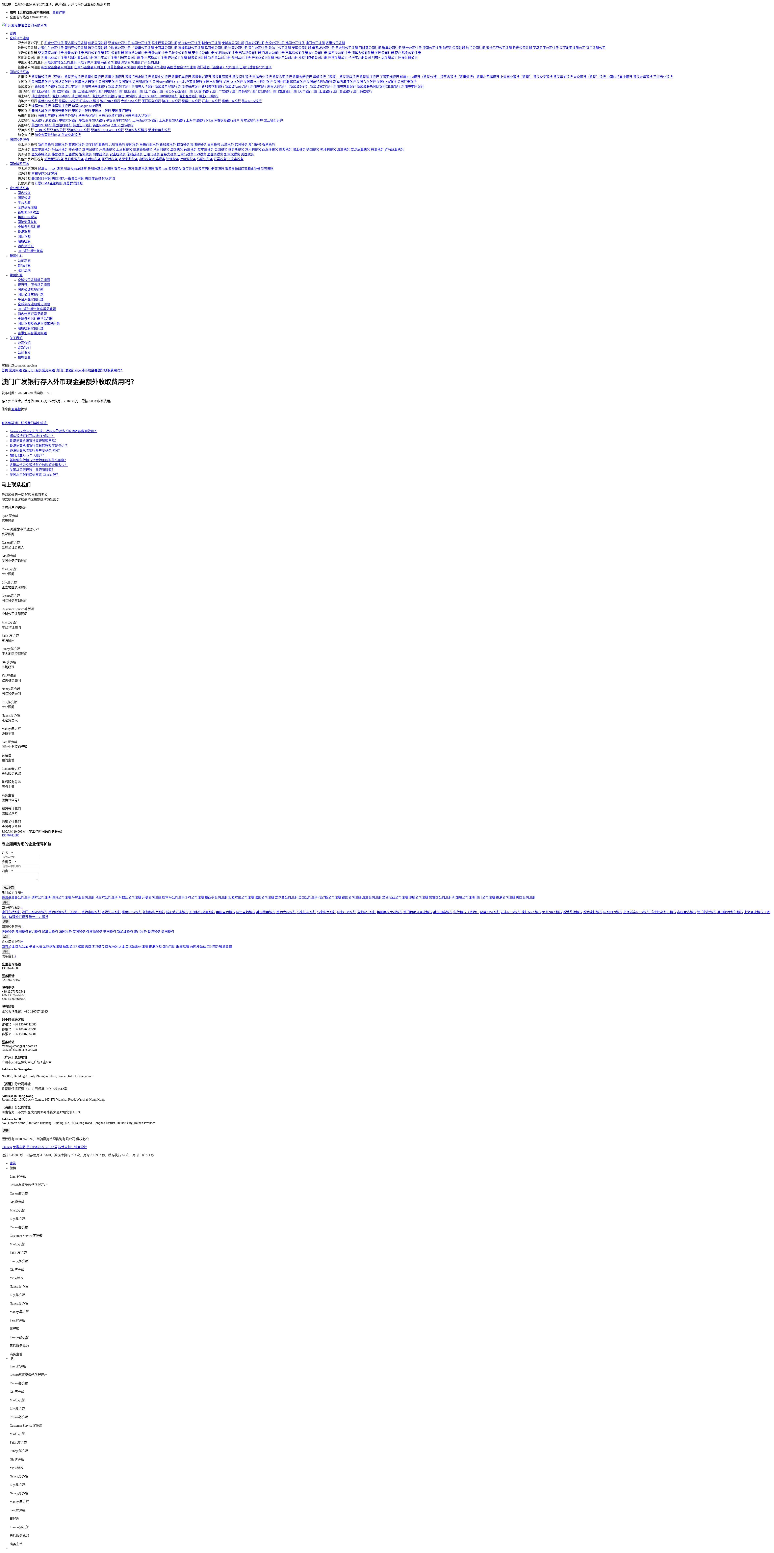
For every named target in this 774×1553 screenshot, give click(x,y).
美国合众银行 (366, 81)
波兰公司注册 (475, 48)
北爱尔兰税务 (41, 149)
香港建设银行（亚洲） (47, 77)
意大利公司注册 (346, 48)
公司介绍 (24, 343)
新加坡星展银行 (166, 86)
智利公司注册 (114, 52)
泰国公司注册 (141, 43)
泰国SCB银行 (101, 110)
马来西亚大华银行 (138, 115)
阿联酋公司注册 (129, 57)
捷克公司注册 (97, 48)
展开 (5, 902)
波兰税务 (343, 149)
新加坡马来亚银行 (94, 86)
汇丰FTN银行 (211, 101)
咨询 (13, 1163)
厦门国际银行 (151, 101)
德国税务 (312, 149)
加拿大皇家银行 (69, 135)
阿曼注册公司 (408, 57)
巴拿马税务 (185, 154)
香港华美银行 (563, 77)
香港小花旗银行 (488, 77)
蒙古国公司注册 (75, 43)
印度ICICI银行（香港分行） (420, 77)
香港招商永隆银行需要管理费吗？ (34, 441)
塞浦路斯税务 (142, 149)
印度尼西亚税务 (96, 144)
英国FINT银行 (41, 125)
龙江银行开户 (273, 120)
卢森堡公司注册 (142, 48)
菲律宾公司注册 (119, 43)
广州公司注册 (150, 62)
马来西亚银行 (88, 115)
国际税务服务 (19, 139)
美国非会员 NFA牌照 (100, 178)
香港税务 (268, 144)
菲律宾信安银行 (159, 130)
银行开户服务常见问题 (34, 285)
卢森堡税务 (107, 149)
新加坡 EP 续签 (28, 212)
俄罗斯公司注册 (323, 48)
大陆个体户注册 (88, 62)
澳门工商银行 (41, 91)
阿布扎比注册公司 (384, 57)
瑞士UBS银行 (127, 96)
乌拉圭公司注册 (180, 52)
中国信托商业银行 (619, 77)
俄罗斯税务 (236, 149)
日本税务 (213, 144)
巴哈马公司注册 (250, 52)
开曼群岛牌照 (73, 183)
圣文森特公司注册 (51, 52)
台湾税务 (227, 144)
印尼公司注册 (97, 43)
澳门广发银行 (221, 91)
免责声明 (19, 1147)
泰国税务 (132, 144)
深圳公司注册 (130, 62)
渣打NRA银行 (110, 101)
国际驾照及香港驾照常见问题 (39, 323)
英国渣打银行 (62, 125)
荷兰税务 (190, 149)
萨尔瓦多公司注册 (408, 52)
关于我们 (16, 338)
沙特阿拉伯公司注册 (312, 57)
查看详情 (58, 12)
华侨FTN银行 (231, 101)
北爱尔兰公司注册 (51, 48)
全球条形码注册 (29, 227)
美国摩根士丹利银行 (258, 81)
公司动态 (24, 260)
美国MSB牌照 (41, 178)
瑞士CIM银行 (61, 96)
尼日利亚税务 (74, 159)
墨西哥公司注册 (339, 52)
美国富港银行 (41, 81)
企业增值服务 (19, 188)
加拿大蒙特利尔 (46, 135)
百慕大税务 (168, 154)
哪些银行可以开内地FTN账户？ (32, 436)
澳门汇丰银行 (148, 91)
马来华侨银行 (67, 115)
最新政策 (24, 265)
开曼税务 (220, 159)
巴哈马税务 (152, 154)
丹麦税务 (377, 149)
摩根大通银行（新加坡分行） (288, 86)
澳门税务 (254, 144)
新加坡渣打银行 (119, 86)
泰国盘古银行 (81, 110)
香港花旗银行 (349, 77)
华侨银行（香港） (326, 77)
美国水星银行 (212, 81)
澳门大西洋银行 (200, 91)
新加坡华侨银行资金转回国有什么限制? (38, 460)
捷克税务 (75, 149)
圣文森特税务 (41, 154)
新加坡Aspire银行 (237, 86)
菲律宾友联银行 (136, 130)
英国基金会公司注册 (181, 67)
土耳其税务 (124, 149)
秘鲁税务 (58, 154)
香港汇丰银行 (181, 77)
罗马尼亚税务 (394, 149)
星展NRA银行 (69, 101)
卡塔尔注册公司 (359, 57)
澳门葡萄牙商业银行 (173, 91)
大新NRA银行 (131, 101)
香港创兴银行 (201, 77)
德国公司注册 (432, 48)
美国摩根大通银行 (85, 81)
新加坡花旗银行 (213, 86)
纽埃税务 (158, 159)
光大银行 (37, 120)
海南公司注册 (110, 62)
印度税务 (61, 144)
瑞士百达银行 (188, 96)
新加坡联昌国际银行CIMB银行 (379, 86)
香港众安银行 (542, 77)
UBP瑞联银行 (168, 96)
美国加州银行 (142, 81)
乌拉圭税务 (235, 159)
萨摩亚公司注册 (263, 57)
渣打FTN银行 (171, 101)
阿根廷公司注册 (136, 52)
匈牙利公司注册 (454, 48)
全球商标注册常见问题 (34, 304)
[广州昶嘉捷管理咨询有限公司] (24, 25)
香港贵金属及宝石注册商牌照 (203, 168)
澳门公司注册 (315, 43)
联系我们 (24, 347)
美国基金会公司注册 (151, 67)
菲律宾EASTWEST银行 (107, 130)
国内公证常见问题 (31, 289)
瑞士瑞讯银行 (81, 96)
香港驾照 (24, 231)
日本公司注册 (254, 43)
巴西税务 (71, 154)
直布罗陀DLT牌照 (44, 173)
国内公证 (24, 193)
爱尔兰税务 (206, 149)
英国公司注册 (301, 48)
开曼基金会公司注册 (121, 67)
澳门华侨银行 (242, 91)
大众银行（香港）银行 (589, 77)
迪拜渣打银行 (61, 106)
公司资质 (24, 352)
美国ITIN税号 (27, 217)
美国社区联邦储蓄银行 (290, 81)
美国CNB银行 (386, 81)
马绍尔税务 (205, 159)
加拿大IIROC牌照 (50, 168)
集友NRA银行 (252, 101)
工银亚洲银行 (389, 77)
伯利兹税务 (135, 154)
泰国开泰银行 (61, 110)
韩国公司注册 (295, 43)
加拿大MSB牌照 (75, 168)
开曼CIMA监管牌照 (48, 183)
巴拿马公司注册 (296, 52)
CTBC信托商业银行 (188, 81)
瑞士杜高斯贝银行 (104, 96)
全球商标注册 (27, 207)
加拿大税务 (232, 154)
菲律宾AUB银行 (78, 130)
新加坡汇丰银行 (69, 86)
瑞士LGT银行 (148, 96)
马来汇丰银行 (47, 115)
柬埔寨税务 (198, 144)
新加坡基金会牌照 (100, 168)
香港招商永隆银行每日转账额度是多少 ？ (39, 445)
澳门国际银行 (128, 91)
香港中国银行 (94, 77)
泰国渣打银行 (121, 110)
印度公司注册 (54, 43)
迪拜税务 (145, 159)
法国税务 (176, 149)
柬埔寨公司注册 (233, 43)
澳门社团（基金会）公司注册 (218, 67)
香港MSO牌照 (124, 168)
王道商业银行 (663, 77)
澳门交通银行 (262, 91)
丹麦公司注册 (522, 48)
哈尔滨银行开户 (251, 120)
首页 (13, 33)
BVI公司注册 (318, 52)
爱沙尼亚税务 (360, 149)
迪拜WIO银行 (41, 106)
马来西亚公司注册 (164, 43)
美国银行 (125, 81)
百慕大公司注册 (273, 52)
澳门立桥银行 (61, 91)
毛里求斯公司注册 (154, 57)
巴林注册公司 (337, 57)
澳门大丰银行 (302, 91)
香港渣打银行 (369, 77)
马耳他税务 (161, 149)
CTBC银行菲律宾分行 (50, 130)
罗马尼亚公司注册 (546, 48)
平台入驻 (24, 202)
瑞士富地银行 (41, 96)
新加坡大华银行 (142, 86)
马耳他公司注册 (216, 48)
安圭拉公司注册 (203, 52)
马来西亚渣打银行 (111, 115)
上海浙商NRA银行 (172, 120)
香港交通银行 (114, 77)
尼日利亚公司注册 (81, 57)
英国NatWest (101, 125)
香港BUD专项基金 (168, 168)
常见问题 (16, 275)
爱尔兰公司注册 (279, 48)
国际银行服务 (19, 72)
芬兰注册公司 (595, 48)
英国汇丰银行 (82, 125)
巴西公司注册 (94, 52)
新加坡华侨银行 (46, 86)
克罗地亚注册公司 (572, 48)
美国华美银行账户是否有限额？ (32, 470)
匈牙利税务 (328, 149)
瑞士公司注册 (412, 48)
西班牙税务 (270, 149)
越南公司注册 (211, 43)
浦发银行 (51, 120)
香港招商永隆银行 (138, 77)
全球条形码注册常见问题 (35, 318)
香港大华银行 (642, 77)
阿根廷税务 (101, 154)
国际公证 (24, 197)
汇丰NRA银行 (89, 101)
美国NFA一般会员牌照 (68, 178)
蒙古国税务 (77, 144)
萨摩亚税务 (188, 159)
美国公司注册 (384, 52)
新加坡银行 (258, 86)
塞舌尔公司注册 (105, 57)
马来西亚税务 (149, 144)
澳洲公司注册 (241, 57)
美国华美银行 (61, 81)
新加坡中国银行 (412, 86)
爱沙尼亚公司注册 (499, 48)
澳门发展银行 (282, 91)
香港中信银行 (161, 77)
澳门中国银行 (108, 91)
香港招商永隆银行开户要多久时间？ (35, 450)
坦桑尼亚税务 (54, 159)
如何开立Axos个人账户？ (28, 455)
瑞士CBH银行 (208, 96)
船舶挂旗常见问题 (31, 328)
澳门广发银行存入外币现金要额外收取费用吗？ (89, 370)
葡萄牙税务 (60, 149)
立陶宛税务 (90, 149)
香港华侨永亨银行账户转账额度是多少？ (39, 465)
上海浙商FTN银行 (145, 120)
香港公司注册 (335, 43)
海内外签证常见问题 (32, 314)
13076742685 (10, 835)
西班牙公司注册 (370, 48)
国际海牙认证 (27, 222)
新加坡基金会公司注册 (57, 67)
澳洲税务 (172, 159)
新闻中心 (16, 256)
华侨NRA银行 (48, 101)
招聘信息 (24, 357)
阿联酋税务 (110, 159)
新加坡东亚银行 (344, 86)
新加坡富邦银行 (321, 86)
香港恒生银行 (242, 77)
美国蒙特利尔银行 (319, 81)
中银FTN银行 (68, 120)
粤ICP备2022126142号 (41, 1147)
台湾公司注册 (275, 43)
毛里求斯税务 (128, 159)
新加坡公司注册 (189, 43)
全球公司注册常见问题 (34, 280)
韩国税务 (241, 144)
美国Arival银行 (162, 81)
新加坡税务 (168, 144)
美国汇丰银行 (407, 81)
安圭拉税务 (118, 154)
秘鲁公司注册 (74, 52)
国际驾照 (24, 236)
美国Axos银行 (233, 81)
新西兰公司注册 (219, 57)
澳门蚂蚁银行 (362, 91)
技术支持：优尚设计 (72, 1147)
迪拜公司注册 (177, 57)
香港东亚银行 (282, 77)
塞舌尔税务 (93, 159)
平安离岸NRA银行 (92, 120)
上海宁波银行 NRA (199, 120)
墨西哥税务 (215, 154)
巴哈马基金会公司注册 (255, 67)
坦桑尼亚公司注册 (54, 57)
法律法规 (24, 270)
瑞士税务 (299, 149)
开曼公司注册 (158, 52)
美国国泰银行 (108, 81)
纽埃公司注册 (197, 57)
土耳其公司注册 (166, 48)
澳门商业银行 (342, 91)
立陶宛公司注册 (119, 48)
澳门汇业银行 (322, 91)
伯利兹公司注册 (226, 52)
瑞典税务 (285, 149)
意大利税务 (253, 149)
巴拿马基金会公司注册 (90, 67)
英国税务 (220, 149)
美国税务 (247, 154)
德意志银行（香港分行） (458, 77)
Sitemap (7, 1147)
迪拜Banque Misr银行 (86, 106)
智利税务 (85, 154)
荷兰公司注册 (258, 48)
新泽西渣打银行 (344, 81)
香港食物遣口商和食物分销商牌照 (249, 168)
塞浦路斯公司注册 (191, 48)
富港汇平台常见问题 (32, 333)
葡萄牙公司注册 (75, 48)
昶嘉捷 (16, 409)
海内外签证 (26, 246)
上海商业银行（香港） (516, 77)
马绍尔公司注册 (286, 57)
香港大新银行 (302, 77)
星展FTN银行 (191, 101)
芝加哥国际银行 (122, 125)
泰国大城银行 (41, 110)
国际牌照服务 (19, 164)
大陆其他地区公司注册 (60, 62)
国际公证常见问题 (31, 294)
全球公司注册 (19, 38)
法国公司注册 (238, 48)
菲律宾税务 (117, 144)
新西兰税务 (46, 144)
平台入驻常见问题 (31, 299)
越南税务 (183, 144)
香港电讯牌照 (144, 168)
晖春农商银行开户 (227, 120)
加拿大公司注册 (363, 52)
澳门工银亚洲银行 (85, 91)
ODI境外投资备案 (30, 251)
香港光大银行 (74, 77)
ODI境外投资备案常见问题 (37, 309)
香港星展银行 (221, 77)
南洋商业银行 (262, 77)
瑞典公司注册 (392, 48)
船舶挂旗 (24, 241)
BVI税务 (200, 154)
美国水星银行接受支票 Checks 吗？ (34, 474)
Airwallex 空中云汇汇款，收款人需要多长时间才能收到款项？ (53, 431)
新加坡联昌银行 (189, 86)
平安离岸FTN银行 (119, 120)
